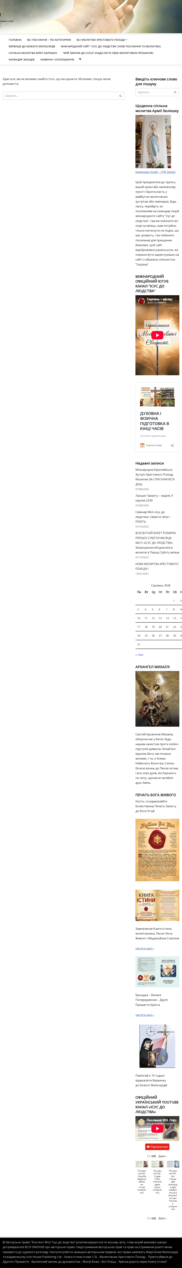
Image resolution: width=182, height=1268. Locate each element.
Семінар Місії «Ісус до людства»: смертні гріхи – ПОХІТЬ (153, 517)
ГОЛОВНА (15, 39)
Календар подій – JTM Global (155, 172)
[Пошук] (121, 96)
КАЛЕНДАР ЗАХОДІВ (22, 59)
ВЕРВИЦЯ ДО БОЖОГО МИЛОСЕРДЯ (32, 46)
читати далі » (144, 948)
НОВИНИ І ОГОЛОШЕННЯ (57, 59)
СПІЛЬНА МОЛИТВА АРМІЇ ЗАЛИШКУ (33, 53)
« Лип (139, 655)
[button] (126, 39)
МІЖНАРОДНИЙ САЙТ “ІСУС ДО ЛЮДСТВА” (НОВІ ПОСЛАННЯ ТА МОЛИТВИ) (111, 46)
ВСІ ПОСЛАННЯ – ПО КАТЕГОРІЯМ (49, 39)
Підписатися (159, 1147)
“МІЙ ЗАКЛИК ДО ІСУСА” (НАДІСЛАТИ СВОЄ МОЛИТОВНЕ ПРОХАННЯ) (108, 53)
